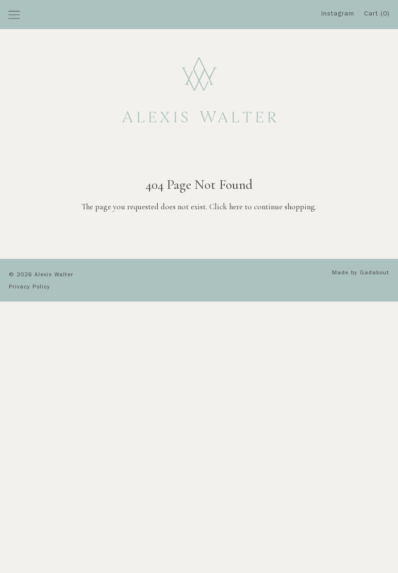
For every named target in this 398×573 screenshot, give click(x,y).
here (236, 207)
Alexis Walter (53, 275)
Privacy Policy (29, 287)
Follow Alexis (340, 49)
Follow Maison (341, 68)
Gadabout (374, 273)
